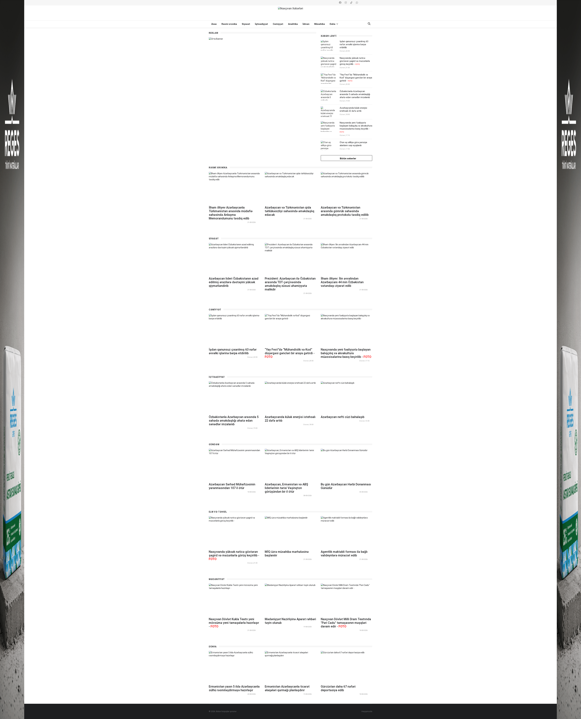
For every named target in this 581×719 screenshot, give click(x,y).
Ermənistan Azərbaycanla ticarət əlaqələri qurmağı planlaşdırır (287, 688)
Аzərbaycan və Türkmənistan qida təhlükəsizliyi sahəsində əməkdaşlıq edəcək (289, 211)
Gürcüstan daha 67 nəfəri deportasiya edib (338, 688)
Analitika (293, 24)
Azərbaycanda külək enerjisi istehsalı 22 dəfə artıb (353, 109)
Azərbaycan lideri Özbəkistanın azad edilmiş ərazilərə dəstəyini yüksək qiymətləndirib (233, 282)
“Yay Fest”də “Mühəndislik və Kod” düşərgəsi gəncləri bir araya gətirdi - (356, 77)
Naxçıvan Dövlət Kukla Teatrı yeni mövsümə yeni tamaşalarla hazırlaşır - (234, 622)
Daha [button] (333, 24)
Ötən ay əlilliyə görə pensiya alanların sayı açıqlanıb (353, 144)
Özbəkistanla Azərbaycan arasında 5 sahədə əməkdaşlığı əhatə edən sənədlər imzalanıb (355, 94)
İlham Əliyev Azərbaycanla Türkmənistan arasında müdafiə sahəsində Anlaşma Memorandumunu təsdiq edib (231, 213)
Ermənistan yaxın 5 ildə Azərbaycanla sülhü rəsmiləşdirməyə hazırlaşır (234, 688)
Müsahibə (319, 24)
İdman (306, 24)
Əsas (214, 24)
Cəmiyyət (278, 24)
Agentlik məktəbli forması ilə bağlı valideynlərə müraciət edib (344, 553)
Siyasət (246, 24)
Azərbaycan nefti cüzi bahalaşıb (342, 417)
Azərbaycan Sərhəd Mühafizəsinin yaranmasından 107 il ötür (232, 486)
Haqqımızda (366, 711)
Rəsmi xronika (229, 24)
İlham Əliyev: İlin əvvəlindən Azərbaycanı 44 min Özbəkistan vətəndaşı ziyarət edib (342, 282)
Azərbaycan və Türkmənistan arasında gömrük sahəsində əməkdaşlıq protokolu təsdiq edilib (345, 211)
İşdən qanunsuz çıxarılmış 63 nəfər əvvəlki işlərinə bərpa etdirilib (354, 44)
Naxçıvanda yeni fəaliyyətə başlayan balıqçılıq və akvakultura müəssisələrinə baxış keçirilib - (356, 127)
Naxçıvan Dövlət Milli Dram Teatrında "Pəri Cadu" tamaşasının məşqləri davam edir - (346, 622)
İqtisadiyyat (261, 24)
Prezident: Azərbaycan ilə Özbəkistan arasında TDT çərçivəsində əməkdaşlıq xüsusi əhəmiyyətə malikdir (290, 284)
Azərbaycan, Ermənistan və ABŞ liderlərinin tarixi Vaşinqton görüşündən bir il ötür (286, 488)
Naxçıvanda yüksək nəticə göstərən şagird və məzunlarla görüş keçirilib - (355, 61)
